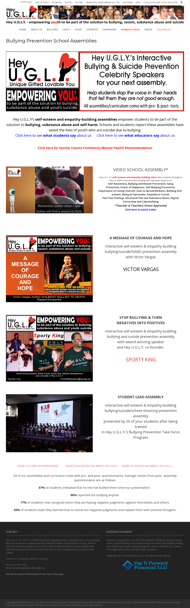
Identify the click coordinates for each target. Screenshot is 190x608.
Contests (92, 29)
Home (22, 29)
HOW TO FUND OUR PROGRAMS (38, 466)
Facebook (56, 2)
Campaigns (109, 29)
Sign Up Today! (42, 2)
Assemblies (164, 29)
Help (66, 29)
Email (138, 2)
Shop (78, 29)
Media (148, 29)
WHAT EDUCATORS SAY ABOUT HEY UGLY (91, 466)
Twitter (68, 2)
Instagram (128, 2)
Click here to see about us (53, 135)
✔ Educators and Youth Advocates (161, 2)
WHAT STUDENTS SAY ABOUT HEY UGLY (147, 466)
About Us (36, 29)
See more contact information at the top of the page (35, 574)
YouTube (79, 2)
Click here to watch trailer (140, 209)
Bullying (52, 29)
